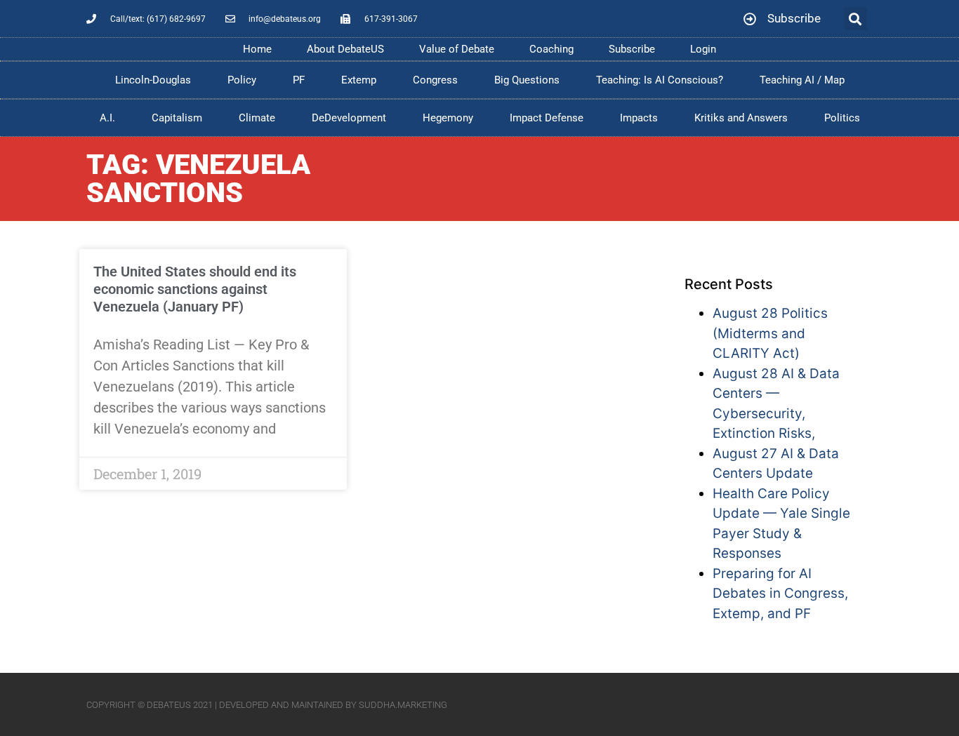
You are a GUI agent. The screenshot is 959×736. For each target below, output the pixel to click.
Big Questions (527, 80)
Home (257, 49)
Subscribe (632, 49)
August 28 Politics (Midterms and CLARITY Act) (770, 333)
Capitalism (177, 118)
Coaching (551, 49)
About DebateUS (345, 49)
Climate (257, 118)
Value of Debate (456, 49)
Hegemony (448, 118)
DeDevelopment (349, 118)
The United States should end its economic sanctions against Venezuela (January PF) (194, 289)
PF (299, 80)
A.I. (107, 118)
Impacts (639, 118)
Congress (435, 80)
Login (703, 49)
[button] (855, 18)
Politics (842, 118)
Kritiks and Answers (741, 118)
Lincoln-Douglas (153, 80)
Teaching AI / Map (802, 80)
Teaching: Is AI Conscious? (659, 80)
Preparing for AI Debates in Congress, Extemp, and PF (780, 594)
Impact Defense (546, 118)
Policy (241, 80)
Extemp (358, 80)
